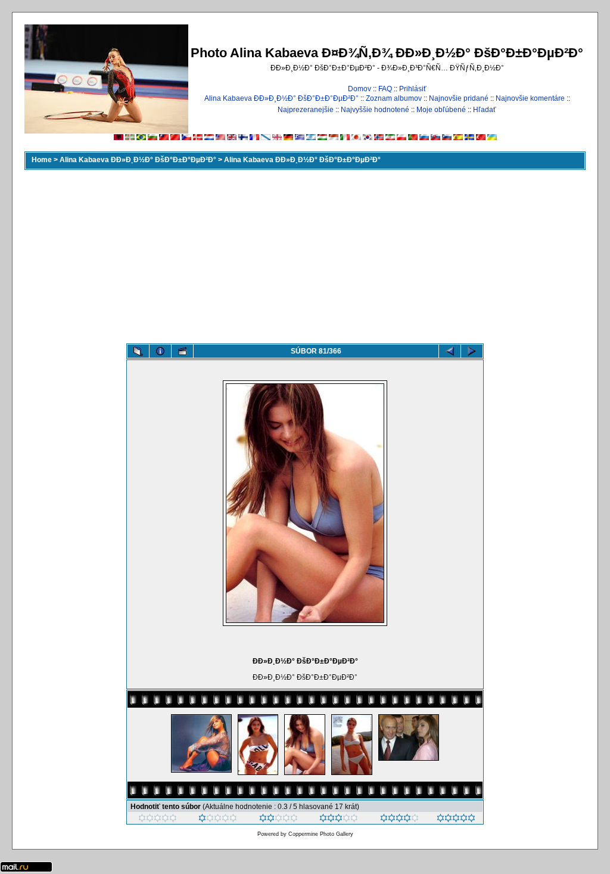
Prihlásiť (413, 89)
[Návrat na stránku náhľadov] (138, 351)
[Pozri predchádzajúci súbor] (449, 351)
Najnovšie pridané (458, 98)
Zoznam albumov (394, 98)
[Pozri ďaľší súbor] (472, 351)
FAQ (385, 89)
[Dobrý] (338, 820)
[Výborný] (399, 820)
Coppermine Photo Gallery (320, 834)
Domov (359, 89)
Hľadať (484, 110)
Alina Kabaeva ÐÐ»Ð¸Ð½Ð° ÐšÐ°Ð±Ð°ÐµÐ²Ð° (281, 98)
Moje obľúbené (441, 110)
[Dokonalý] (456, 820)
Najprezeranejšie (306, 110)
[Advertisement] (305, 254)
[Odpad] (157, 820)
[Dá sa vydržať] (278, 820)
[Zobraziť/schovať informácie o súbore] (160, 351)
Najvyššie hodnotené (375, 110)
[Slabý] (217, 820)
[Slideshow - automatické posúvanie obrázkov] (182, 351)
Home (42, 160)
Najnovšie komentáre (530, 98)
